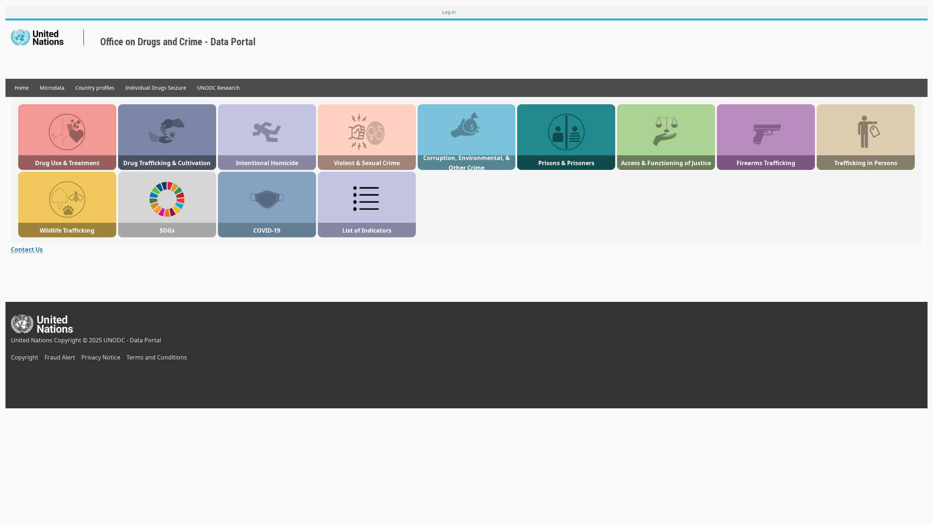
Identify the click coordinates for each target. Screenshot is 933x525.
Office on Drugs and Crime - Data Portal (177, 42)
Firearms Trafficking (766, 163)
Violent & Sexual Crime (367, 163)
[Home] (47, 38)
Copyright (24, 357)
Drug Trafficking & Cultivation (167, 163)
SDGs (167, 230)
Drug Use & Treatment (67, 163)
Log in (449, 12)
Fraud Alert (59, 357)
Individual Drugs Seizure (155, 87)
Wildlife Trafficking (67, 230)
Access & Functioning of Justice (666, 163)
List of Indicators (366, 230)
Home (22, 87)
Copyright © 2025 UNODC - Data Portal (107, 340)
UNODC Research (218, 87)
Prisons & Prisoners (566, 163)
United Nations (31, 340)
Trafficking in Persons (865, 163)
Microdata (52, 87)
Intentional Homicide (267, 163)
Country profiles (94, 87)
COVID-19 (266, 230)
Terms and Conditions (156, 357)
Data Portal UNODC (94, 39)
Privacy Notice (100, 357)
